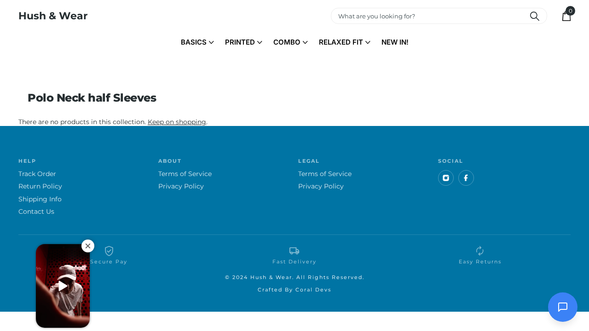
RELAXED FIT (341, 42)
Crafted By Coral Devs (294, 289)
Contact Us (36, 212)
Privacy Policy (181, 186)
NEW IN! (395, 42)
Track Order (37, 174)
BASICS (194, 42)
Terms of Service (185, 174)
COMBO (286, 42)
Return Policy (40, 186)
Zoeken (534, 16)
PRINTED (240, 42)
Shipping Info (40, 199)
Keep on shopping (177, 122)
